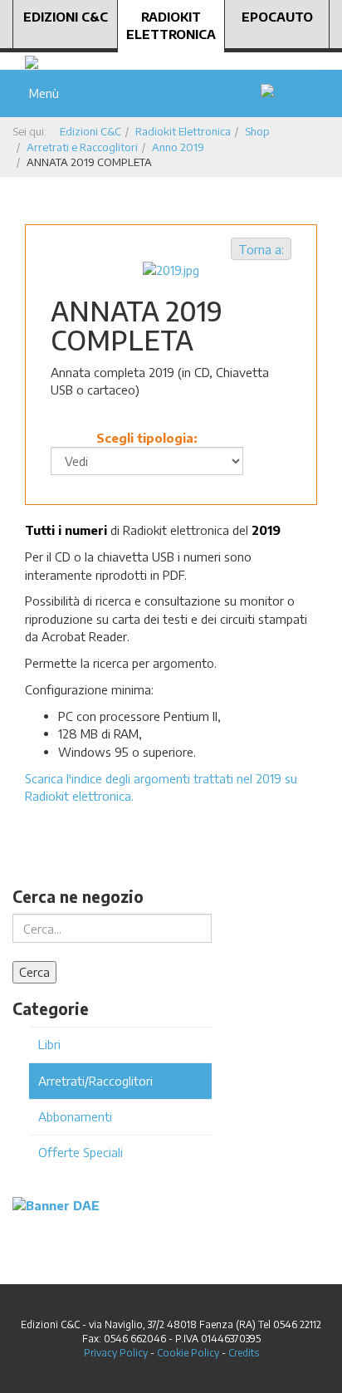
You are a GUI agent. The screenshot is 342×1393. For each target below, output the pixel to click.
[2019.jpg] (171, 268)
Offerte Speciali (80, 1152)
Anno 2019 (178, 147)
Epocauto (277, 16)
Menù (40, 93)
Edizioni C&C (65, 16)
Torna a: (261, 249)
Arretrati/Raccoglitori (95, 1080)
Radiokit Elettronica (171, 25)
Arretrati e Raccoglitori (82, 147)
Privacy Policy (116, 1352)
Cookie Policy (188, 1352)
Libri (49, 1044)
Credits (243, 1352)
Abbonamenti (75, 1116)
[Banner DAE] (56, 1204)
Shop (257, 131)
